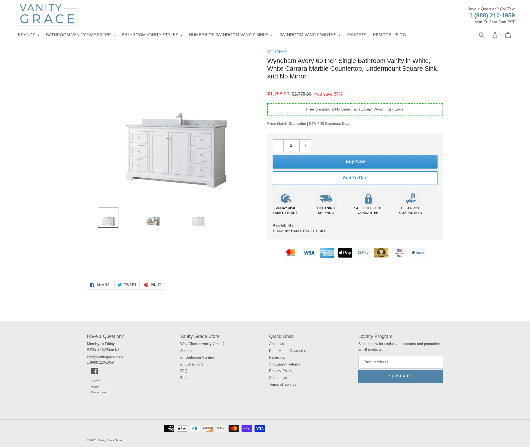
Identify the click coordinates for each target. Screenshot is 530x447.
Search (186, 351)
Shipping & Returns (284, 364)
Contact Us (278, 378)
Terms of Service (282, 384)
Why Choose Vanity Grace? (202, 344)
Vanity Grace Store (110, 440)
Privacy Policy (280, 371)
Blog (183, 378)
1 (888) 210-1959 (492, 15)
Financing (277, 357)
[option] (105, 218)
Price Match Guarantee (287, 351)
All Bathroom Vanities (197, 357)
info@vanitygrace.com (105, 357)
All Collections (191, 364)
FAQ (183, 371)
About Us (276, 344)
